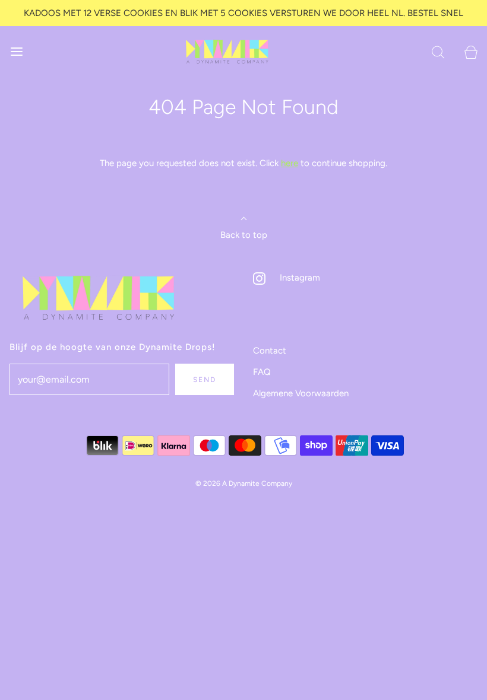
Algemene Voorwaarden (301, 393)
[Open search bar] (438, 51)
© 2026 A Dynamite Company (243, 483)
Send (204, 380)
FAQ (262, 372)
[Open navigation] (16, 51)
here (289, 163)
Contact (269, 350)
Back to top (243, 235)
